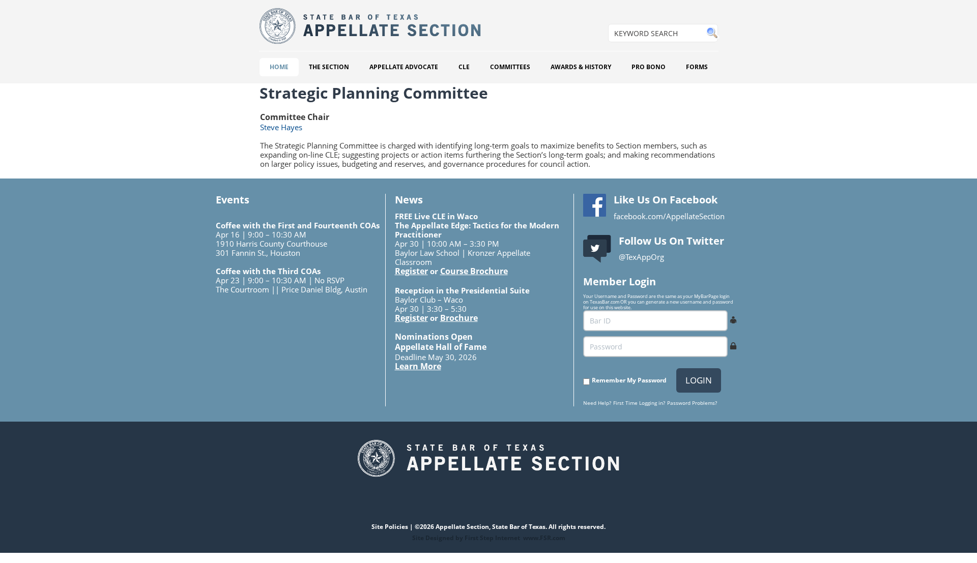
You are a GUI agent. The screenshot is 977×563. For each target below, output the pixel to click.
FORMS (697, 67)
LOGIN (698, 380)
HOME (279, 67)
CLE (464, 67)
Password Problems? (692, 402)
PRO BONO (648, 67)
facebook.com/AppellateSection (669, 216)
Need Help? (597, 402)
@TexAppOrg (641, 257)
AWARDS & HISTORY (581, 67)
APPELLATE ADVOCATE (403, 67)
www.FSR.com (544, 538)
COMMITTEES (510, 67)
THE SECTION (329, 67)
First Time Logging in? (639, 402)
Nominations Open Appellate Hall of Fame (440, 341)
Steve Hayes (281, 127)
